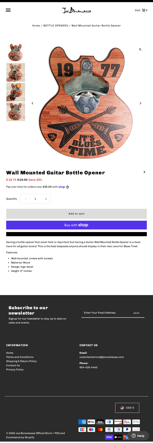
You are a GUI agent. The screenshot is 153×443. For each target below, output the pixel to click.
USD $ (130, 407)
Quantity (11, 198)
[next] (144, 172)
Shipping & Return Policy (21, 361)
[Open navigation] (32, 10)
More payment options (77, 233)
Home (36, 25)
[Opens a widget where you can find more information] (138, 436)
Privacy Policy (15, 369)
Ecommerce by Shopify (20, 437)
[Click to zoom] (140, 49)
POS (57, 433)
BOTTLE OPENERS (55, 25)
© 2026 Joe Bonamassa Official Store (29, 433)
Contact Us (13, 365)
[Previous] (32, 103)
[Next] (140, 103)
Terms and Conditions (19, 357)
